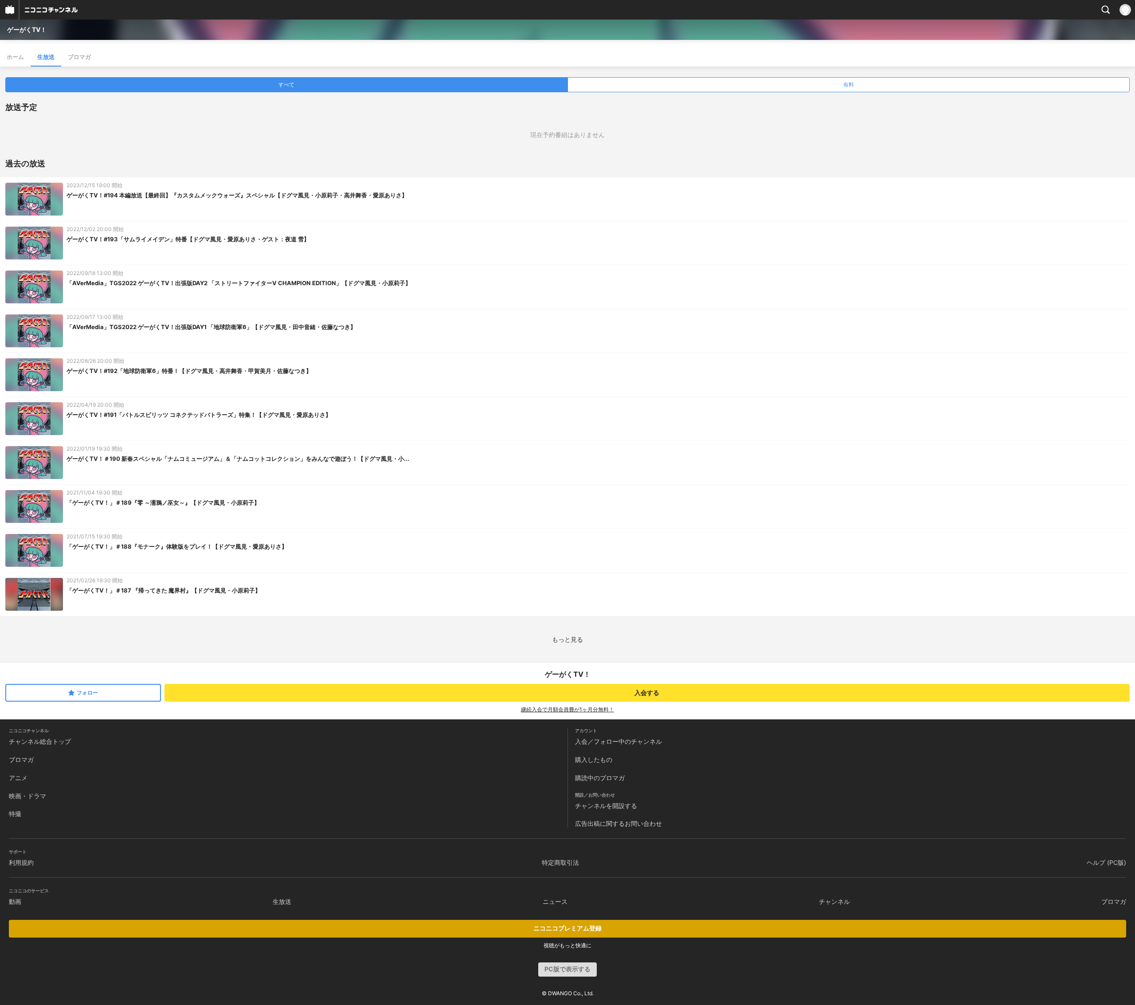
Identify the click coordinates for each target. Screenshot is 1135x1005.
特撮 (15, 813)
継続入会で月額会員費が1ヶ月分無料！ (567, 709)
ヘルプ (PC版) (1106, 862)
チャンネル (834, 901)
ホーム (15, 56)
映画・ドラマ (27, 796)
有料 (848, 84)
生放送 (46, 56)
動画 (15, 901)
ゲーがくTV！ (27, 29)
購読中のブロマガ (600, 777)
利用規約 (21, 862)
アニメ (18, 777)
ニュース (555, 901)
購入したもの (593, 759)
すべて (286, 84)
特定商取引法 (560, 862)
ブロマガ (79, 56)
